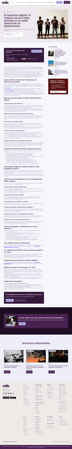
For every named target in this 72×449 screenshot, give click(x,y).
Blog (24, 416)
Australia (36, 409)
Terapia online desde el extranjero (39, 405)
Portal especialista (50, 427)
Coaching (25, 422)
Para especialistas (50, 2)
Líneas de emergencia (63, 424)
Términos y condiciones (65, 441)
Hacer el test (22, 323)
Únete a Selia (49, 425)
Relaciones (25, 418)
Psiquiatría (25, 424)
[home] (5, 2)
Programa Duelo (50, 386)
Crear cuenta (67, 2)
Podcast (24, 397)
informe (24, 85)
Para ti (24, 395)
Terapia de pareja (50, 395)
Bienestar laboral (26, 429)
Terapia (24, 420)
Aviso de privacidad (56, 441)
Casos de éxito (49, 418)
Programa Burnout (50, 388)
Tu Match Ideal (26, 388)
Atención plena (26, 433)
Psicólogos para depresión (38, 425)
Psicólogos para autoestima (38, 428)
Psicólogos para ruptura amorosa (38, 431)
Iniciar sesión (59, 2)
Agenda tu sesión (10, 300)
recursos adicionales (37, 447)
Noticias (24, 427)
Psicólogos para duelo (39, 433)
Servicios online (38, 384)
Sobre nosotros (26, 401)
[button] (12, 2)
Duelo (24, 426)
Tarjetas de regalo (26, 399)
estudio (8, 88)
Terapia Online (26, 386)
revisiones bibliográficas (9, 90)
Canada (36, 411)
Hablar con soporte (62, 418)
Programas (49, 384)
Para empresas (50, 416)
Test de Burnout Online (63, 406)
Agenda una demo (50, 420)
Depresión (25, 431)
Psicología (25, 435)
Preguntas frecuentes (63, 422)
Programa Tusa (50, 390)
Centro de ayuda (62, 420)
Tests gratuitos (62, 384)
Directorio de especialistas (37, 419)
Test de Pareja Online (63, 404)
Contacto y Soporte (26, 404)
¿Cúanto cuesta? (26, 403)
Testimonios (25, 390)
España (36, 407)
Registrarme (25, 392)
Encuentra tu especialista (36, 51)
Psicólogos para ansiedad (38, 422)
